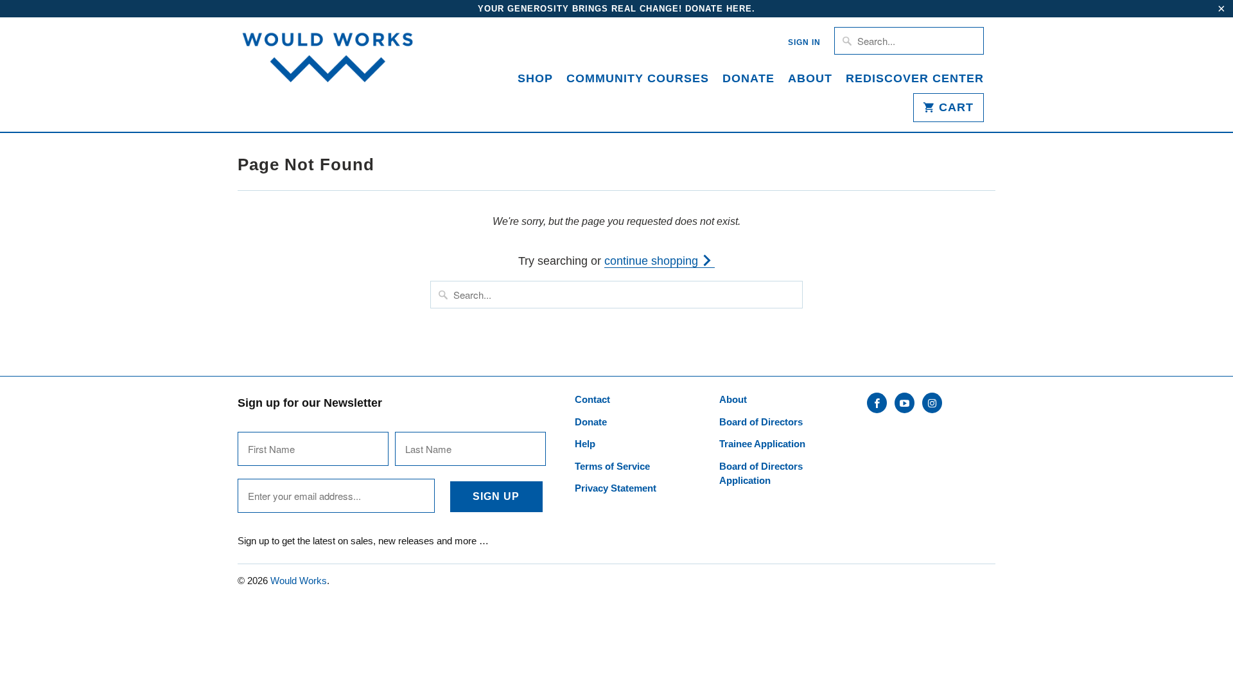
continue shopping (652, 260)
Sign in (804, 42)
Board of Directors (761, 421)
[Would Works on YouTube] (904, 403)
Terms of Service (612, 466)
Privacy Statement (615, 488)
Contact (592, 399)
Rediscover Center (915, 79)
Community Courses (637, 79)
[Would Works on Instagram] (932, 403)
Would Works (298, 580)
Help (585, 443)
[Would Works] (327, 60)
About (810, 79)
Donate (748, 79)
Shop (535, 79)
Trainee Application (762, 443)
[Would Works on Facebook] (877, 403)
